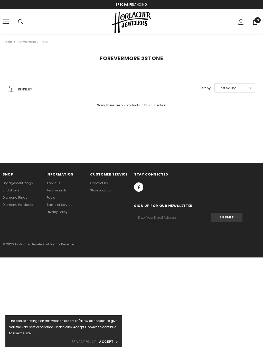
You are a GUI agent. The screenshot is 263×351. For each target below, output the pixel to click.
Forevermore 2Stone (32, 42)
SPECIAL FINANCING (131, 4)
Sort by (205, 88)
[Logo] (131, 22)
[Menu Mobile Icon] (6, 22)
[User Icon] (241, 22)
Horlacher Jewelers (29, 244)
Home (7, 42)
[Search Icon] (20, 21)
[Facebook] (138, 187)
